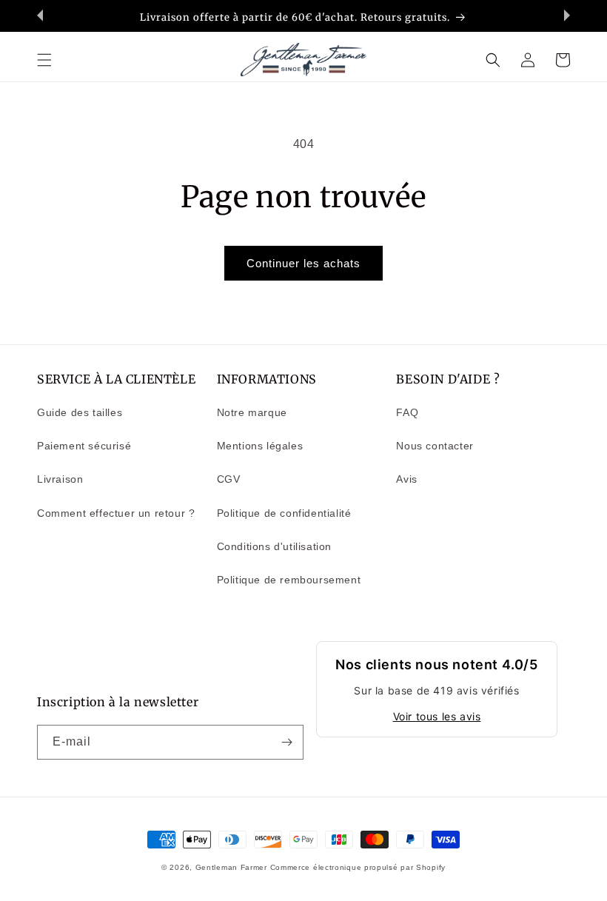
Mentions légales (260, 446)
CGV (229, 479)
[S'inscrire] (286, 742)
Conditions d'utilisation (274, 546)
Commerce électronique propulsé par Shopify (358, 867)
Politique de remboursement (289, 580)
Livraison (60, 479)
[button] (44, 60)
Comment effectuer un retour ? (116, 513)
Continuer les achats (303, 263)
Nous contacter (434, 446)
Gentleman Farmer (231, 867)
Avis (406, 479)
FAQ (407, 412)
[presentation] (40, 15)
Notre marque (252, 412)
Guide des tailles (79, 412)
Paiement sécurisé (84, 446)
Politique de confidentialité (284, 513)
